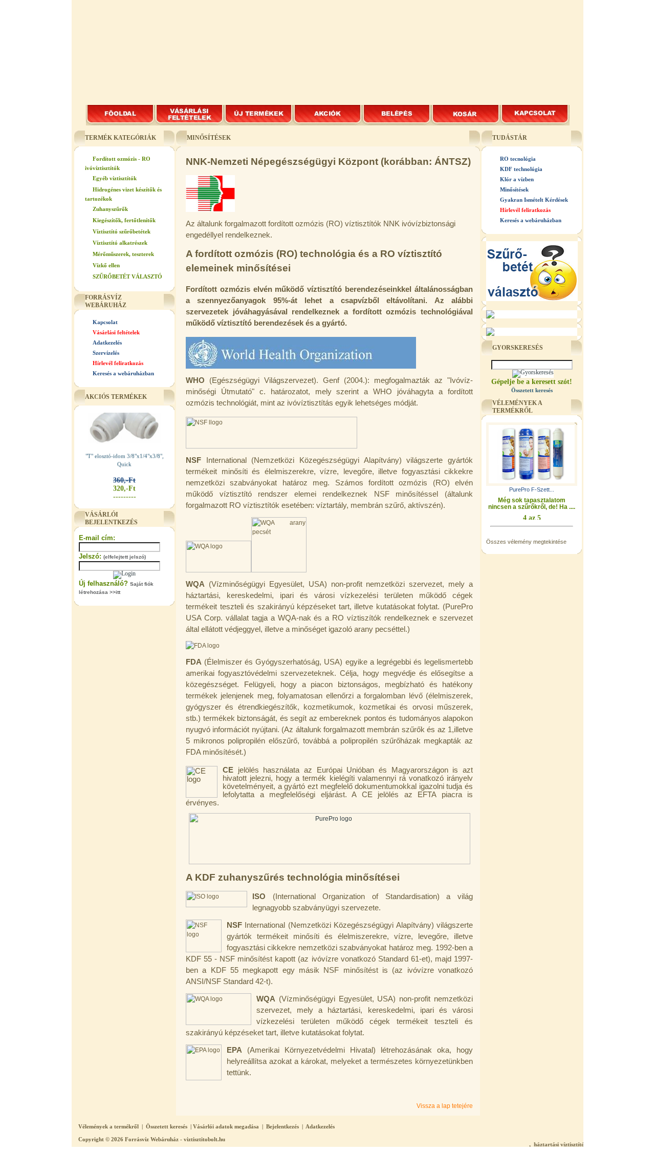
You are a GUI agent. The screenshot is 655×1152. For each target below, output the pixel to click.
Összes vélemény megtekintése (526, 542)
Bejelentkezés (282, 1126)
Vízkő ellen (106, 265)
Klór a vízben (517, 179)
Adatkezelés (107, 342)
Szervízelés (106, 353)
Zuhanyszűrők (110, 209)
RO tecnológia (518, 159)
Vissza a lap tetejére (445, 1106)
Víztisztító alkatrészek (120, 243)
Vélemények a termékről (108, 1126)
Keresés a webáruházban (123, 373)
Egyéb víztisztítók (115, 178)
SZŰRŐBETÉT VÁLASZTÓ (127, 276)
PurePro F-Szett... (531, 489)
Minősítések (514, 189)
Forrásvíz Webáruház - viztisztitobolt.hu (175, 1139)
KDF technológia (521, 169)
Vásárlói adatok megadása (226, 1126)
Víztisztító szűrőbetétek (121, 231)
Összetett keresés (166, 1126)
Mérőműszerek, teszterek (123, 254)
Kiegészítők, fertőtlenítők (124, 220)
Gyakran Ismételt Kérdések (534, 200)
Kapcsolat (105, 322)
